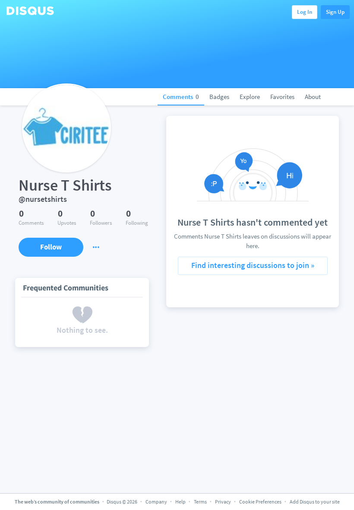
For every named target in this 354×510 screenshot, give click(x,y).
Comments (181, 96)
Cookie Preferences (260, 501)
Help (180, 501)
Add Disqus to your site (315, 501)
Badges (219, 96)
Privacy (223, 501)
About (313, 96)
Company (156, 501)
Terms (200, 501)
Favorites (282, 96)
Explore (250, 96)
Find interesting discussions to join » (252, 265)
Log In (304, 12)
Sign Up (335, 12)
